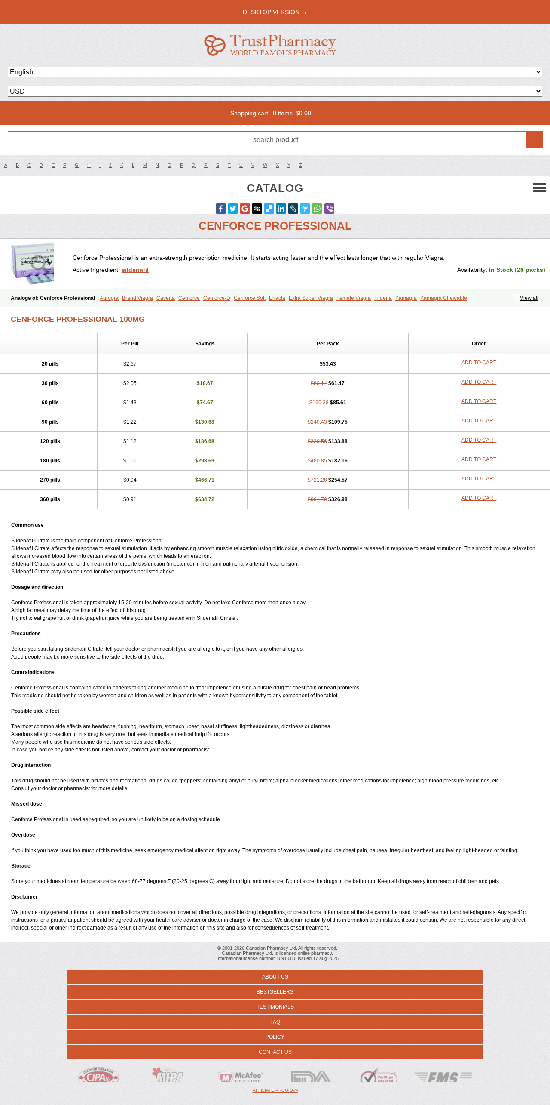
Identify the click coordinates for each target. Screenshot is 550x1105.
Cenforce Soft (250, 298)
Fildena (383, 298)
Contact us (275, 1052)
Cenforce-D (216, 298)
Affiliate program (275, 1090)
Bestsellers (275, 992)
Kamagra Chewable (443, 298)
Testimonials (275, 1007)
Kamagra (406, 298)
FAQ (275, 1022)
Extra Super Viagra (311, 298)
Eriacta (277, 298)
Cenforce (189, 298)
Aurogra (109, 298)
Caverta (165, 298)
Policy (275, 1037)
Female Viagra (353, 298)
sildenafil (135, 269)
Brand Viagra (137, 298)
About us (275, 977)
